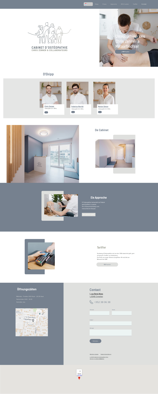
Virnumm (92, 309)
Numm (113, 309)
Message (92, 328)
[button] (115, 153)
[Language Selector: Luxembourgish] (88, 4)
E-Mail (91, 319)
